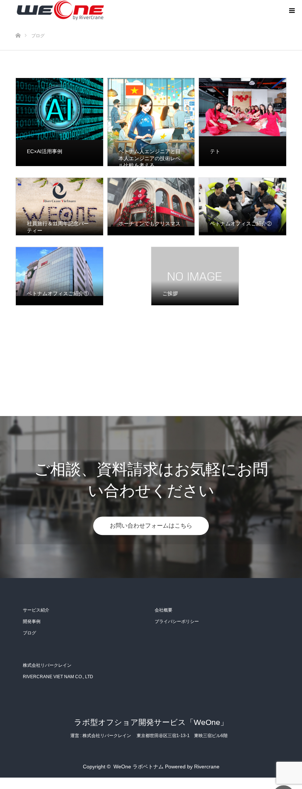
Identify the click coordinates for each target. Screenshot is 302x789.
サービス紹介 (36, 610)
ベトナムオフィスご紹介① (58, 293)
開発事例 (32, 621)
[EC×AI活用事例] (59, 122)
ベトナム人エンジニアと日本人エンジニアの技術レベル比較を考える (149, 158)
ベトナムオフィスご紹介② (241, 223)
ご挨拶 (170, 293)
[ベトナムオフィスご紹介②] (242, 206)
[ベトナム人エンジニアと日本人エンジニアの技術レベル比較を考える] (151, 122)
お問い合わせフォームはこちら (151, 525)
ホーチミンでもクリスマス (149, 223)
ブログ (29, 632)
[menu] (291, 10)
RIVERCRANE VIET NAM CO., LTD (58, 676)
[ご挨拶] (195, 276)
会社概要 (163, 610)
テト (215, 151)
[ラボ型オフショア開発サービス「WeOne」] (59, 10)
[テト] (242, 122)
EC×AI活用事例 (44, 151)
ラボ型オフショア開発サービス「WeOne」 (151, 722)
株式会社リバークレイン (47, 665)
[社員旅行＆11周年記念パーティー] (59, 206)
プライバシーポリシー (177, 621)
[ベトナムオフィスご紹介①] (59, 276)
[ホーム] (17, 23)
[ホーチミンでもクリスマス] (151, 206)
